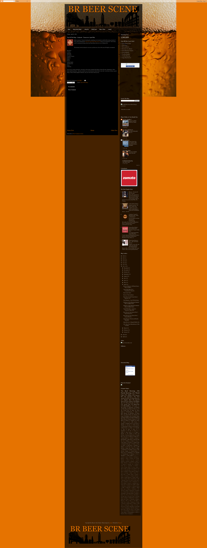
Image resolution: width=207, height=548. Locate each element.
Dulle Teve (136, 473)
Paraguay (136, 493)
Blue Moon (130, 439)
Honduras (136, 445)
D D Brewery (134, 470)
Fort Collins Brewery (133, 422)
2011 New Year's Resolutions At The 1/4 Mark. (131, 324)
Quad (136, 411)
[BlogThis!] (69, 82)
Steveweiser (123, 506)
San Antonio (135, 426)
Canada (132, 440)
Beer (127, 371)
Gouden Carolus (135, 477)
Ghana (122, 477)
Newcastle (128, 424)
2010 (124, 334)
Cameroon (124, 464)
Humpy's (122, 446)
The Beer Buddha (126, 54)
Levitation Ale (129, 484)
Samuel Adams (136, 416)
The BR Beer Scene (130, 368)
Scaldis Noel (123, 502)
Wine (126, 513)
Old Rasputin (123, 493)
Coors (137, 440)
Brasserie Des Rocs (130, 459)
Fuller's (124, 445)
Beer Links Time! (127, 292)
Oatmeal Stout (126, 491)
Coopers (129, 468)
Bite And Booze (125, 47)
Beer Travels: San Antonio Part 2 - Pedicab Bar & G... (130, 312)
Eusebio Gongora (132, 419)
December (126, 268)
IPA (128, 398)
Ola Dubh (130, 449)
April (125, 284)
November (126, 270)
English (124, 422)
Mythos (138, 448)
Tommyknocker (125, 454)
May (125, 282)
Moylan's (122, 433)
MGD (134, 484)
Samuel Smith (125, 417)
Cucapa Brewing (127, 470)
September (126, 274)
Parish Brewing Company (127, 50)
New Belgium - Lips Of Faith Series (131, 300)
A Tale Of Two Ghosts (133, 203)
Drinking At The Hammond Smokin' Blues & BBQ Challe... (131, 302)
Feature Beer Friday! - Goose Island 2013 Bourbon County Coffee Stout (134, 229)
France (138, 443)
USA (137, 454)
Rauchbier (132, 499)
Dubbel (130, 409)
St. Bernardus (136, 427)
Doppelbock (123, 430)
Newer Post (70, 130)
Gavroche (127, 475)
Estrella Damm (130, 474)
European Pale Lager (126, 443)
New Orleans (129, 401)
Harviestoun (129, 445)
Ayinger (136, 438)
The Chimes (123, 407)
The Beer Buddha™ (127, 119)
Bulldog (127, 440)
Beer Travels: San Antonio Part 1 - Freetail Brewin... (130, 316)
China (125, 468)
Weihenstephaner (131, 512)
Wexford (122, 513)
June (125, 280)
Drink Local (94, 29)
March (125, 328)
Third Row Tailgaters (134, 507)
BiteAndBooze (127, 406)
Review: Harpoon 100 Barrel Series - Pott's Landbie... (131, 286)
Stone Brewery (135, 398)
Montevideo (128, 487)
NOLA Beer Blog (126, 150)
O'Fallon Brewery (136, 424)
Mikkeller (123, 424)
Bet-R (136, 406)
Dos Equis (126, 473)
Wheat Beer (123, 419)
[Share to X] (71, 82)
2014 (124, 260)
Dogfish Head (127, 399)
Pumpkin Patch (131, 497)
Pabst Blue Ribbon (130, 493)
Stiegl (128, 506)
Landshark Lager (135, 483)
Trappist (132, 420)
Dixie (122, 473)
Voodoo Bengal (123, 512)
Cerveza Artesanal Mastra (125, 467)
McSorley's (129, 486)
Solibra (134, 503)
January (126, 332)
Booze (127, 372)
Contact (109, 29)
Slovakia (137, 502)
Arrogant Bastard (124, 438)
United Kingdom (127, 510)
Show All (137, 165)
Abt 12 (136, 455)
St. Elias (136, 505)
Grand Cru (135, 430)
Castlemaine (130, 465)
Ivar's (132, 480)
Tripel (133, 410)
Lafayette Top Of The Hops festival (92, 41)
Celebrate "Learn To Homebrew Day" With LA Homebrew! (133, 216)
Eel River (130, 442)
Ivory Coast (136, 480)
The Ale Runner (125, 52)
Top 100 (128, 509)
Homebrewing (129, 411)
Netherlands (134, 489)
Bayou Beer (124, 45)
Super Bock (132, 506)
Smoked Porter (129, 503)
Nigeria (127, 490)
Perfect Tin (123, 494)
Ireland (122, 432)
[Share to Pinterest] (74, 82)
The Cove (136, 409)
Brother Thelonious (124, 462)
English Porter (136, 442)
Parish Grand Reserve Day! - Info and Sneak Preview (133, 242)
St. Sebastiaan (136, 452)
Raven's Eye (123, 452)
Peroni (135, 449)
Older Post (114, 130)
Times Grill (123, 509)
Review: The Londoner (128, 295)
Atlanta (126, 456)
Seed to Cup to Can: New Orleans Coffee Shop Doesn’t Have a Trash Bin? (133, 143)
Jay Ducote (136, 423)
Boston (127, 458)
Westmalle (123, 455)
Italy (135, 446)
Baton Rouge (130, 371)
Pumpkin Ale (128, 416)
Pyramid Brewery (134, 451)
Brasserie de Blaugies (130, 461)
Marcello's (131, 407)
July (125, 278)
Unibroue (131, 436)
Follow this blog (130, 66)
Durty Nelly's (123, 474)
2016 (124, 256)
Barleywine (136, 404)
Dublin (131, 473)
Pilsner (127, 420)
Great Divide (128, 414)
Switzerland (137, 506)
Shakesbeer (133, 502)
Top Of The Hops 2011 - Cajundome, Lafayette (128, 290)
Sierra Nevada (129, 403)
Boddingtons (136, 456)
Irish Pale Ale (129, 446)
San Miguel (136, 500)
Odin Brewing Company (134, 491)
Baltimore (131, 456)
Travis (132, 509)
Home (69, 29)
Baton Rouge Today (126, 43)
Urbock (132, 510)
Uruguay (136, 510)
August (125, 276)
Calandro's (130, 396)
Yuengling (130, 513)
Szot (123, 507)
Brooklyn (132, 413)
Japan (122, 481)
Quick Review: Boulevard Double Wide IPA (130, 319)
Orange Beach (125, 426)
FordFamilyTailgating (128, 161)
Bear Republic (123, 439)
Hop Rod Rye (133, 478)
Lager (122, 416)
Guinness (136, 414)
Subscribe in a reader (125, 109)
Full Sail (129, 430)
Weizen (137, 512)
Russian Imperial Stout (130, 435)
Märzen (128, 489)
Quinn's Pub (123, 499)
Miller (123, 487)
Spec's (137, 403)
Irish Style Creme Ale (126, 480)
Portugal (126, 497)
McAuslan (124, 486)
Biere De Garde (126, 429)
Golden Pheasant (128, 477)
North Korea (132, 490)
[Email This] (68, 82)
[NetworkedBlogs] (130, 64)
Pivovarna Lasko (124, 496)
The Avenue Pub (125, 410)
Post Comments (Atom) (78, 133)
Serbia (128, 502)
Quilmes (136, 497)
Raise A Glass (102, 29)
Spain (132, 505)
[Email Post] (85, 80)
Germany (122, 423)
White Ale (136, 436)
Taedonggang (127, 507)
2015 (124, 258)
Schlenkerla (130, 452)
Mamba (138, 484)
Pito (127, 494)
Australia (131, 438)
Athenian (122, 456)
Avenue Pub (127, 404)
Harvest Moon (127, 478)
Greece (122, 478)
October (126, 272)
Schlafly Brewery (124, 427)
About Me (86, 29)
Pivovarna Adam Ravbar (134, 494)
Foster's (122, 475)
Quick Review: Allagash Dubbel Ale (131, 322)
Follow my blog (130, 374)
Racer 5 (128, 499)
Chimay (137, 420)
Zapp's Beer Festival (126, 57)
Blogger (120, 522)
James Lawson (129, 432)
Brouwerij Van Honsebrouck (134, 462)
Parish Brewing (126, 393)
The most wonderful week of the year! (133, 152)
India (138, 478)
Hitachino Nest (129, 423)
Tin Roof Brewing (126, 56)
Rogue (130, 426)
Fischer (133, 443)
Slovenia (123, 503)
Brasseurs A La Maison (127, 49)
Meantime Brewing (136, 486)
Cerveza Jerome (135, 467)
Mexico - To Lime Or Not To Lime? (133, 192)
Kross (130, 481)
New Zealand (129, 433)
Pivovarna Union (131, 496)
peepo (111, 522)
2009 (124, 336)
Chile (122, 468)
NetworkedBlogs (129, 366)
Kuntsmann (135, 481)
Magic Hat (128, 448)
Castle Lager (123, 465)
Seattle (131, 427)
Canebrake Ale (130, 464)
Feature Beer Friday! (77, 29)
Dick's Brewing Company (133, 471)
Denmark (126, 471)
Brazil (137, 461)
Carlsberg (136, 464)
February (126, 330)
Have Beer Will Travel (128, 130)
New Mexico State (126, 162)
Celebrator (136, 465)
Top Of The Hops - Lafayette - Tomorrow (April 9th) (129, 309)
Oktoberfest (124, 449)
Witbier (137, 407)
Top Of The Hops (84, 82)
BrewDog (125, 409)
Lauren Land (123, 484)
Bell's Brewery (124, 413)
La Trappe (136, 432)
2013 (124, 262)
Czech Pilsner (123, 442)
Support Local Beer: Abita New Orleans (133, 121)
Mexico (133, 448)
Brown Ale (135, 429)
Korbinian (126, 481)
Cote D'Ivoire (134, 468)
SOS (126, 500)
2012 (124, 264)
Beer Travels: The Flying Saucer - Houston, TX (130, 297)
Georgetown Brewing (134, 475)
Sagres (130, 500)
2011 (124, 266)
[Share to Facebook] (72, 82)
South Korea (127, 505)
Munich (133, 487)
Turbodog (132, 454)
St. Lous (126, 436)
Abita (129, 395)
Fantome (136, 474)
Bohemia (122, 458)
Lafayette (129, 483)
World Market (130, 455)
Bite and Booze (126, 140)
